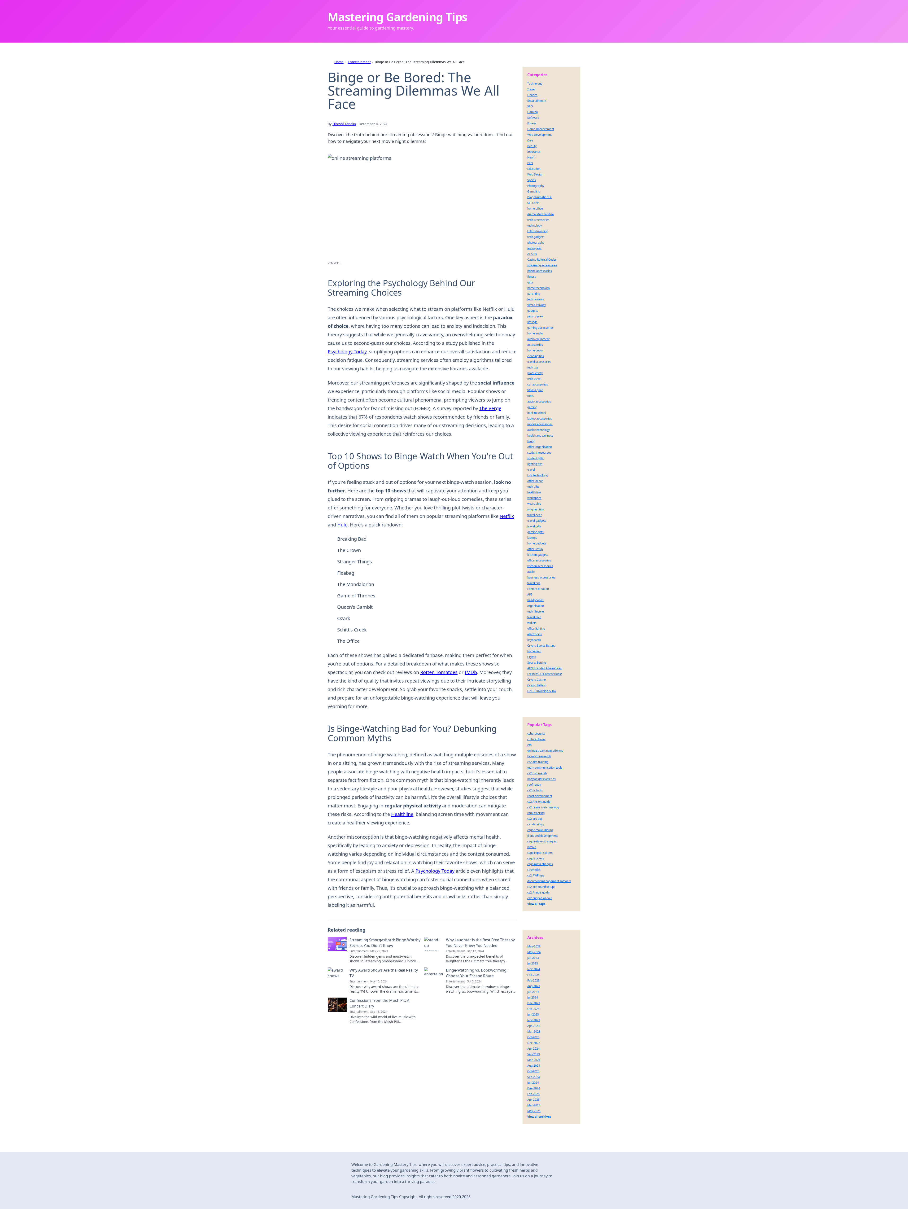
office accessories (539, 560)
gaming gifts (535, 532)
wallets (532, 623)
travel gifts (534, 526)
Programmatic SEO (539, 197)
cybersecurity (536, 734)
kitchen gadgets (537, 555)
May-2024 (534, 952)
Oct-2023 (533, 1037)
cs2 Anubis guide (538, 892)
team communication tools (544, 768)
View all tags (536, 904)
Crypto (531, 657)
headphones (535, 600)
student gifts (535, 458)
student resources (539, 453)
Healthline (402, 814)
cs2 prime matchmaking (543, 807)
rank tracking (536, 813)
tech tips (532, 367)
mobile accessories (540, 424)
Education (533, 169)
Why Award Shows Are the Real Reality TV (383, 973)
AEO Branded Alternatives (544, 668)
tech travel (534, 379)
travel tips (533, 583)
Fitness (532, 123)
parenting (533, 294)
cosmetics (534, 870)
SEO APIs (533, 203)
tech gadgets (535, 237)
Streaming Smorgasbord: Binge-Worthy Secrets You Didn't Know (384, 942)
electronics (534, 634)
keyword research (539, 756)
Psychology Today (347, 351)
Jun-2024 (533, 1083)
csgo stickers (535, 858)
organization (535, 606)
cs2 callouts (535, 790)
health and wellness (540, 436)
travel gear (534, 515)
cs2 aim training (537, 762)
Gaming (532, 112)
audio (531, 572)
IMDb (471, 672)
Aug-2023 (533, 986)
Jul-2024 (532, 997)
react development (539, 796)
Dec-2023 (533, 1003)
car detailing (535, 824)
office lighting (536, 628)
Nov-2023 (533, 1020)
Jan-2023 (533, 958)
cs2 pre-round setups (541, 887)
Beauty (532, 146)
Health (531, 157)
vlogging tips (535, 509)
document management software (549, 881)
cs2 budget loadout (539, 898)
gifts (530, 282)
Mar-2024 (533, 1060)
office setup (535, 549)
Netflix (507, 516)
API (529, 594)
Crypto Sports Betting (541, 646)
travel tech (534, 617)
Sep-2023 (533, 1054)
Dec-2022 (533, 1043)
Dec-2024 (533, 1088)
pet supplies (535, 316)
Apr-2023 (533, 1026)
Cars (530, 140)
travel (531, 470)
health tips (534, 492)
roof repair (534, 785)
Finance (532, 95)
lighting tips (534, 464)
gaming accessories (540, 328)
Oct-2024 (533, 1009)
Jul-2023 (532, 963)
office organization (539, 447)
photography (535, 243)
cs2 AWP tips (535, 875)
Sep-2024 (533, 1077)
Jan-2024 (533, 992)
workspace (534, 498)
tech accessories (538, 220)
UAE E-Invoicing (537, 231)
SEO (530, 106)
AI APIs (532, 254)
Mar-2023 (533, 1031)
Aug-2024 (533, 1066)
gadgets (532, 311)
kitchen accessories (540, 566)
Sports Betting (536, 663)
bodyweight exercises (541, 779)
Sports (531, 180)
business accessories (541, 577)
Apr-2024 (533, 1049)
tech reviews (535, 299)
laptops (532, 538)
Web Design (535, 174)
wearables (534, 504)
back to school (536, 413)
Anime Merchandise (540, 214)
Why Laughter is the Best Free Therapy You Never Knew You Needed (480, 942)
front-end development (542, 836)
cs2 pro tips (534, 819)
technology (534, 225)
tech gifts (533, 487)
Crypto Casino (536, 680)
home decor (535, 350)
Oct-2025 (533, 1071)
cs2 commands (537, 773)
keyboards (534, 640)
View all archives (539, 1117)
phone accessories (539, 271)
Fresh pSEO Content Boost (544, 674)
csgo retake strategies (542, 841)
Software (533, 118)
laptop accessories (539, 418)
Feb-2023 (533, 980)
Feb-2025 (533, 1094)
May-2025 (534, 1111)
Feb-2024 (533, 975)
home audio (535, 333)
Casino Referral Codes (542, 260)
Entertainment (359, 62)
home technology (538, 288)
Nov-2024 (533, 969)
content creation (538, 589)
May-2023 (534, 946)
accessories (535, 345)
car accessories (537, 384)
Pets (530, 163)
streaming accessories (542, 265)
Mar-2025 (533, 1105)
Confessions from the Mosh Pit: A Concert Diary (379, 1003)
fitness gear (535, 390)
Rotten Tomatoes (439, 672)
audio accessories (539, 401)
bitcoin (531, 847)
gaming (532, 407)
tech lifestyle (535, 611)
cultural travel (536, 739)
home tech (534, 651)
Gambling (533, 191)
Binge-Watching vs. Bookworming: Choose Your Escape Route (476, 973)
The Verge (490, 408)
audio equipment (538, 339)
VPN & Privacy (536, 305)
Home (339, 62)
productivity (535, 373)
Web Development (539, 135)
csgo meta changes (540, 864)
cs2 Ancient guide (538, 802)
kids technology (537, 475)
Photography (535, 186)
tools (530, 396)
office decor (535, 481)
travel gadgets (536, 521)
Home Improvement (540, 129)
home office (535, 208)
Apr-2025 (533, 1100)
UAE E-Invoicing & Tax (541, 691)
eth (529, 745)
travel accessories (539, 362)
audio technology (538, 430)
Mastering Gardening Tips (397, 17)
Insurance (534, 152)
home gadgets (536, 543)
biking (531, 441)
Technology (534, 84)
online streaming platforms (545, 751)
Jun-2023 (533, 1014)
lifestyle (532, 322)
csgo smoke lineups (540, 830)
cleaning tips (535, 356)
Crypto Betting (536, 685)
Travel (531, 89)
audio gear (534, 248)
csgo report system (540, 853)
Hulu (342, 524)
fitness (531, 277)
